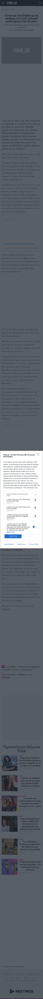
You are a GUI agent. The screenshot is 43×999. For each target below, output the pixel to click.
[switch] (34, 500)
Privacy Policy (34, 544)
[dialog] (21, 499)
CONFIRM (13, 536)
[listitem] (21, 494)
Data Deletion (9, 544)
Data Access (21, 544)
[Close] (39, 455)
